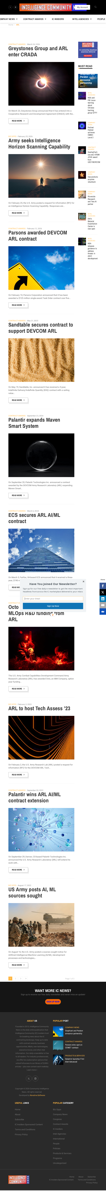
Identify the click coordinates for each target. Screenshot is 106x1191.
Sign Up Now (53, 606)
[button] (53, 584)
